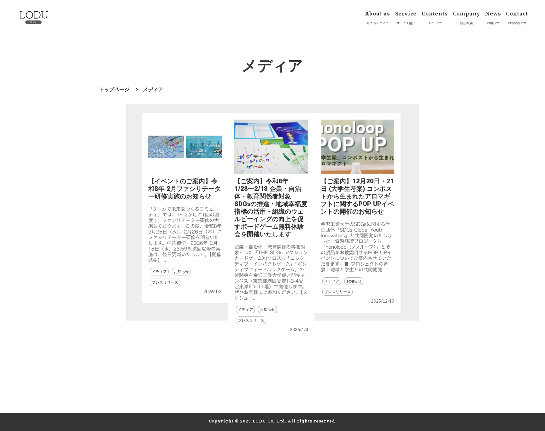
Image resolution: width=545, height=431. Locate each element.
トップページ (114, 89)
